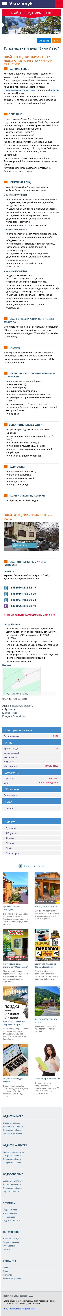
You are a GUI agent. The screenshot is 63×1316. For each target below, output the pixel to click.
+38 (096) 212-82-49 (22, 587)
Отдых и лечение (11, 1242)
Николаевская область (13, 1126)
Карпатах (54, 90)
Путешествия (9, 1246)
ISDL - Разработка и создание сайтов (20, 1308)
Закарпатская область (13, 1155)
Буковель (11, 828)
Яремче (10, 838)
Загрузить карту (19, 693)
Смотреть (22, 545)
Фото (56, 40)
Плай (8, 848)
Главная (7, 1268)
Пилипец (10, 843)
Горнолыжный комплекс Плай (19, 90)
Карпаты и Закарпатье (13, 1152)
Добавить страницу (12, 1278)
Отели (9, 808)
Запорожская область (13, 1134)
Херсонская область (12, 1130)
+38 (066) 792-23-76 (22, 593)
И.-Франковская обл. (12, 1162)
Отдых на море (10, 1210)
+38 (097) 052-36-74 (22, 600)
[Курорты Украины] (59, 4)
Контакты (7, 1275)
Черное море (9, 1217)
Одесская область (11, 1123)
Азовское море (10, 1213)
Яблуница (11, 833)
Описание (44, 40)
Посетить (7, 1249)
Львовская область (12, 1159)
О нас (5, 1271)
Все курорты (12, 853)
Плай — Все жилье (33, 866)
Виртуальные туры (11, 1239)
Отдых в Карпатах (11, 1220)
